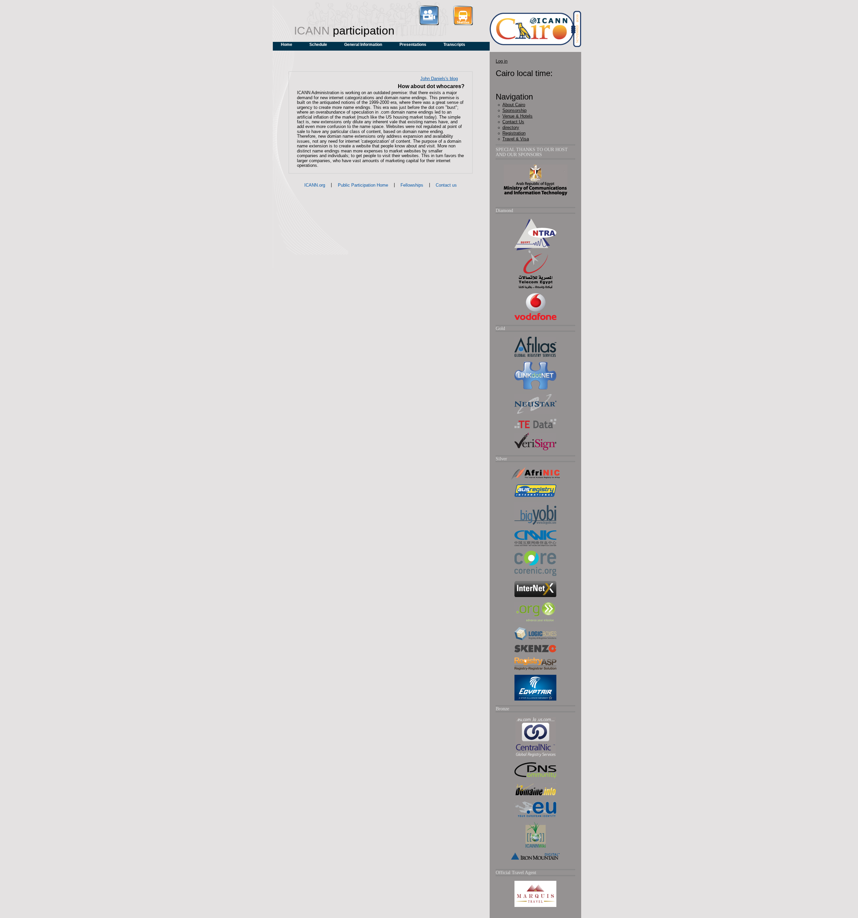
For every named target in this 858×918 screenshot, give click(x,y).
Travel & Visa (515, 138)
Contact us (446, 185)
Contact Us (513, 121)
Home (286, 44)
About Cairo (513, 104)
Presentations (413, 44)
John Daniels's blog (439, 78)
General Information (363, 44)
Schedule (318, 44)
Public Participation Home (363, 185)
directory (510, 127)
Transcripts (454, 44)
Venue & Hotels (517, 116)
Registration (514, 133)
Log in (501, 61)
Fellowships (412, 185)
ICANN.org (314, 185)
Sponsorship (514, 110)
